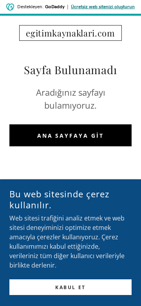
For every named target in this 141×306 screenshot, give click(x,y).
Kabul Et (70, 287)
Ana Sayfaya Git (70, 135)
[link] (70, 33)
